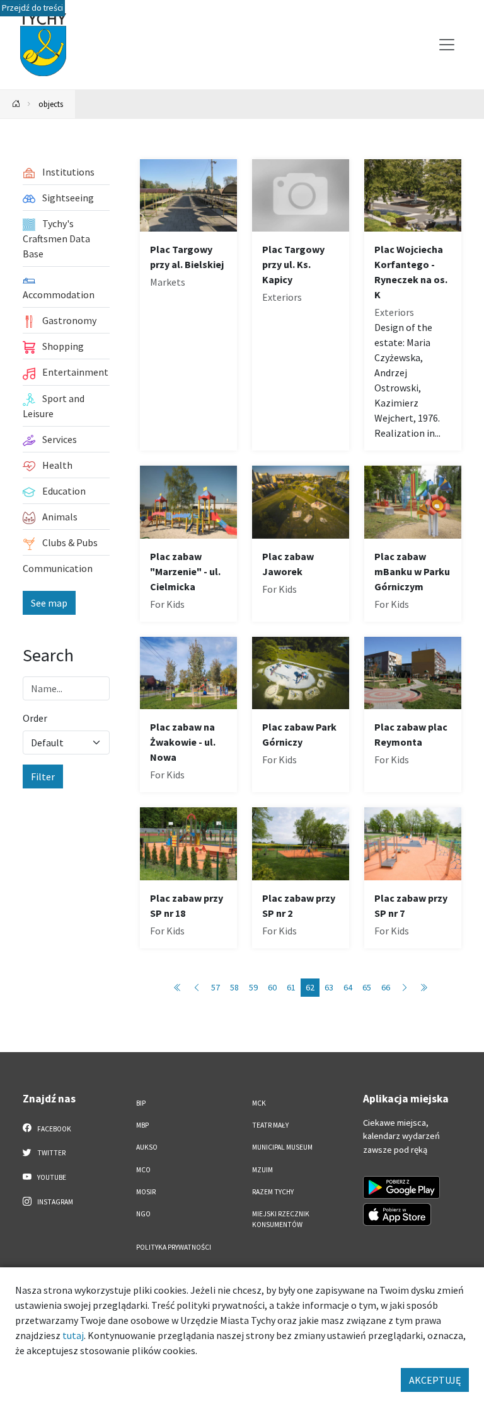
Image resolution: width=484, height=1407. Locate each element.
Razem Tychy (273, 1191)
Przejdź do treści (32, 8)
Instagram (54, 1201)
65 (366, 987)
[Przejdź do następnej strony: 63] (404, 987)
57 (215, 987)
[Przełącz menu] (447, 44)
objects (50, 104)
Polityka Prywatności (173, 1247)
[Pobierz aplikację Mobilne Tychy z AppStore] (397, 1214)
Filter (43, 776)
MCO (143, 1169)
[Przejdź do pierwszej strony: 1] (177, 987)
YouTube (51, 1177)
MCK (259, 1103)
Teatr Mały (270, 1125)
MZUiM (262, 1169)
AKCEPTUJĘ (435, 1380)
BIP (141, 1103)
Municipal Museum (282, 1147)
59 (253, 987)
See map (49, 603)
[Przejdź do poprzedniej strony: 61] (196, 987)
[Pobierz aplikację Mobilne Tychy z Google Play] (401, 1187)
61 (291, 987)
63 (329, 987)
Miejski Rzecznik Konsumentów (280, 1219)
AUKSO (147, 1147)
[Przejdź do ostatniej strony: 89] (423, 987)
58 (234, 987)
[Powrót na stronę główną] (16, 104)
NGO (143, 1213)
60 (272, 987)
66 (385, 987)
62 (310, 987)
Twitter (51, 1152)
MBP (142, 1125)
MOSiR (146, 1191)
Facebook (53, 1128)
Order (35, 718)
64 (347, 987)
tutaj (73, 1335)
